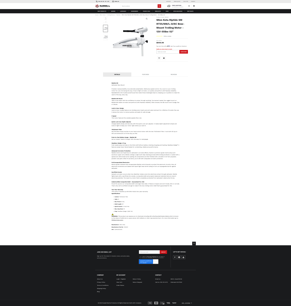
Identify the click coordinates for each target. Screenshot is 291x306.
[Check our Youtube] (183, 257)
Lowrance (123, 11)
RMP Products (102, 11)
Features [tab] (145, 74)
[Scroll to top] (194, 243)
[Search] (159, 6)
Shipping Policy (101, 288)
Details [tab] (117, 74)
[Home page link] (105, 6)
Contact (158, 275)
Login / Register (121, 279)
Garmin (113, 11)
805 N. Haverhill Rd (176, 279)
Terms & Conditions (102, 285)
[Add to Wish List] (159, 58)
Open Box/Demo (177, 11)
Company (100, 275)
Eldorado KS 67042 (176, 282)
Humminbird (134, 11)
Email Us (157, 279)
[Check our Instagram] (179, 257)
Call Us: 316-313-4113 (161, 282)
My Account (120, 275)
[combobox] (141, 6)
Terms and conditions (151, 256)
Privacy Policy (101, 282)
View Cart (119, 282)
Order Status (120, 285)
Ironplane (138, 303)
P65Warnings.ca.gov (117, 220)
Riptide (118, 14)
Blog (98, 291)
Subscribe (184, 51)
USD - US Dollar (186, 303)
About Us (100, 279)
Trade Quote (177, 1)
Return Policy (137, 279)
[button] (105, 20)
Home (96, 14)
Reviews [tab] (174, 74)
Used (167, 11)
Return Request (137, 282)
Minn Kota (158, 11)
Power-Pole (146, 11)
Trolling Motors (111, 14)
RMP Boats (190, 11)
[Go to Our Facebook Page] (175, 257)
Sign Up (163, 252)
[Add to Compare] (164, 58)
